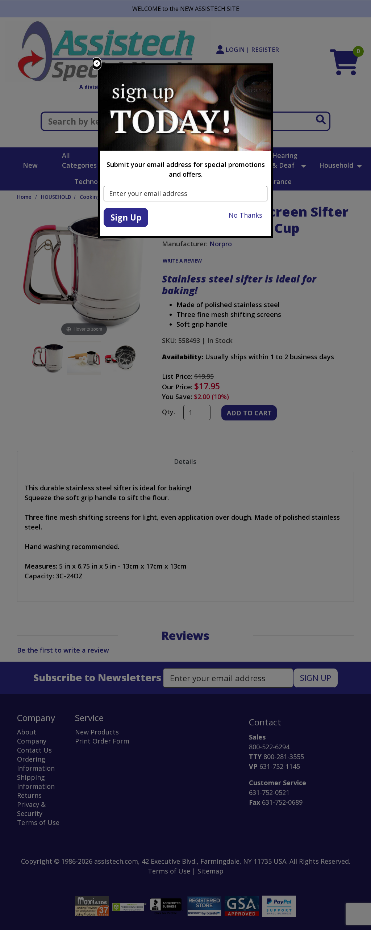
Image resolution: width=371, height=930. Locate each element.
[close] (97, 63)
